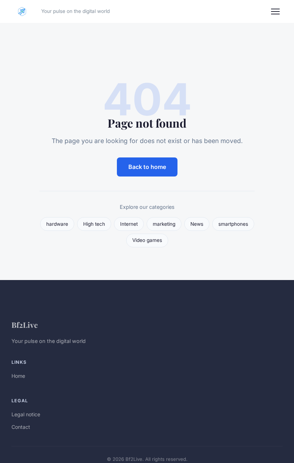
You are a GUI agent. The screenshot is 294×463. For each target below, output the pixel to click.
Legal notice (25, 414)
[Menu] (275, 11)
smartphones (233, 224)
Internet (129, 224)
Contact (20, 427)
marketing (164, 224)
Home (18, 376)
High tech (94, 224)
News (196, 224)
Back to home (147, 166)
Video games (147, 240)
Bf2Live (24, 325)
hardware (57, 224)
